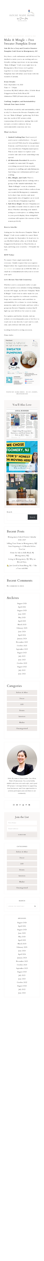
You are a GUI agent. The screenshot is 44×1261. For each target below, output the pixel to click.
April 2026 (22, 607)
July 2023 (22, 656)
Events (9, 36)
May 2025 (22, 617)
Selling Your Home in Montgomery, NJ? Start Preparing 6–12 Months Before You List (22, 546)
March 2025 (22, 625)
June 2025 (22, 614)
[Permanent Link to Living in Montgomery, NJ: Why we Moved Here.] (22, 472)
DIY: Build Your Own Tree (22, 501)
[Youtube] (23, 805)
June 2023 (22, 660)
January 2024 (22, 639)
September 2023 (22, 649)
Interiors (22, 716)
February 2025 (22, 628)
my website (8, 269)
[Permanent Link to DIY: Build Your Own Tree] (22, 505)
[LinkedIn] (29, 805)
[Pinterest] (26, 805)
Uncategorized (18, 36)
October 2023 (22, 646)
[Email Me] (14, 805)
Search (9, 512)
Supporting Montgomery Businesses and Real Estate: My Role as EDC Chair (22, 433)
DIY (5, 36)
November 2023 (22, 642)
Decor (22, 698)
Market (22, 722)
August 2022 (22, 667)
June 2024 (22, 632)
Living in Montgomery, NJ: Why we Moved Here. (22, 467)
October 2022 (22, 663)
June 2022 (22, 674)
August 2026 (22, 603)
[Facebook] (20, 805)
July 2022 (22, 670)
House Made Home (22, 15)
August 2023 (22, 653)
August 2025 (22, 610)
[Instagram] (17, 805)
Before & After (22, 692)
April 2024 (22, 635)
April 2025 (22, 621)
